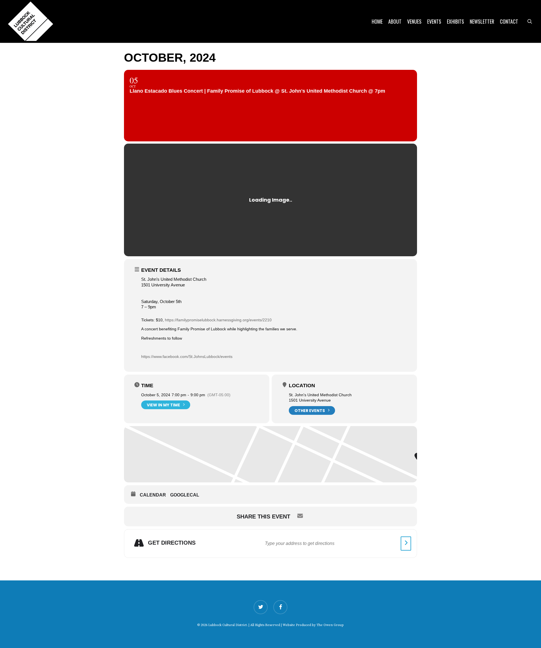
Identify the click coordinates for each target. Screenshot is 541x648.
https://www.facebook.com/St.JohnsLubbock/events (186, 356)
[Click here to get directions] (406, 543)
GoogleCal (184, 495)
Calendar (153, 495)
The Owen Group (330, 625)
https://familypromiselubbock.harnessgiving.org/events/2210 (218, 320)
